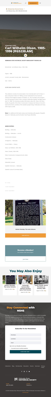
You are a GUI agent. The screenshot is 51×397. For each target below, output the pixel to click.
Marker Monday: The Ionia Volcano (25, 229)
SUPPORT (28, 383)
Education (26, 366)
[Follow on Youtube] (29, 371)
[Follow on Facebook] (22, 371)
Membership (19, 366)
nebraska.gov (25, 392)
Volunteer (37, 366)
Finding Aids (10, 45)
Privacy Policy (43, 366)
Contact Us (29, 385)
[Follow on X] (27, 371)
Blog (13, 289)
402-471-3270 (9, 385)
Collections (8, 366)
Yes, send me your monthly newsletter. (19, 348)
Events (32, 366)
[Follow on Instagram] (24, 371)
